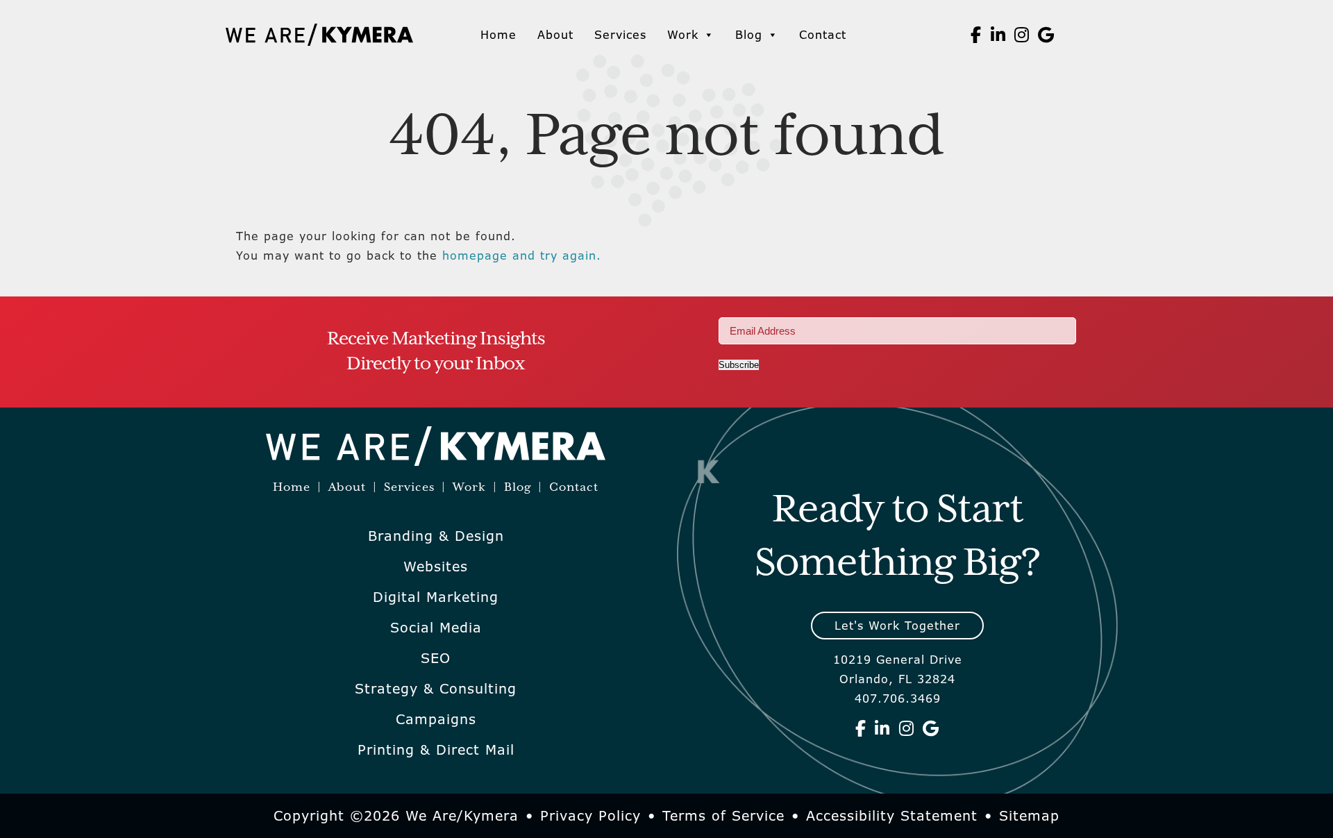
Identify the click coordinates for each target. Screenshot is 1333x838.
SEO (436, 658)
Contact (822, 34)
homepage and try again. (521, 255)
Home (498, 34)
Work (682, 34)
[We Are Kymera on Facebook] (976, 34)
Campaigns (436, 719)
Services (620, 34)
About (555, 34)
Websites (435, 567)
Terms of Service (723, 816)
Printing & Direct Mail (436, 750)
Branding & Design (436, 536)
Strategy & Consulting (436, 689)
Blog (748, 34)
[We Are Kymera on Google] (1046, 34)
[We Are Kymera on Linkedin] (998, 34)
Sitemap (1029, 816)
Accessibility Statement (892, 816)
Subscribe (739, 365)
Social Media (436, 628)
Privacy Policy (590, 816)
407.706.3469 (898, 698)
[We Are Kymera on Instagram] (1022, 34)
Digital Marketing (435, 597)
